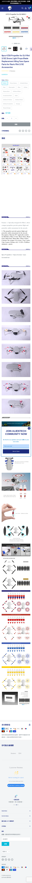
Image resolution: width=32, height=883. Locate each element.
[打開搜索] (22, 8)
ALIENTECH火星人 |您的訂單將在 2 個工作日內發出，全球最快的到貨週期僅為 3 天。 (16, 2)
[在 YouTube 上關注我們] (12, 859)
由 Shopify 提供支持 (6, 877)
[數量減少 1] (7, 118)
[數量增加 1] (16, 118)
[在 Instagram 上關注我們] (9, 859)
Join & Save (16, 451)
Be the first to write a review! (16, 785)
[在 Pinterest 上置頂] (23, 131)
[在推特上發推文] (26, 131)
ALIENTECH (5, 74)
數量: (3, 118)
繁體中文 (5, 851)
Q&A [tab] (19, 753)
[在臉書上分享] (20, 131)
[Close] (29, 428)
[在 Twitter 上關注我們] (6, 859)
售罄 (16, 124)
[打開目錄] (2, 8)
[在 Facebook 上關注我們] (3, 859)
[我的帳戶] (26, 8)
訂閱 (5, 844)
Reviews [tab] (13, 753)
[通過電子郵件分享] (29, 131)
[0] (29, 8)
